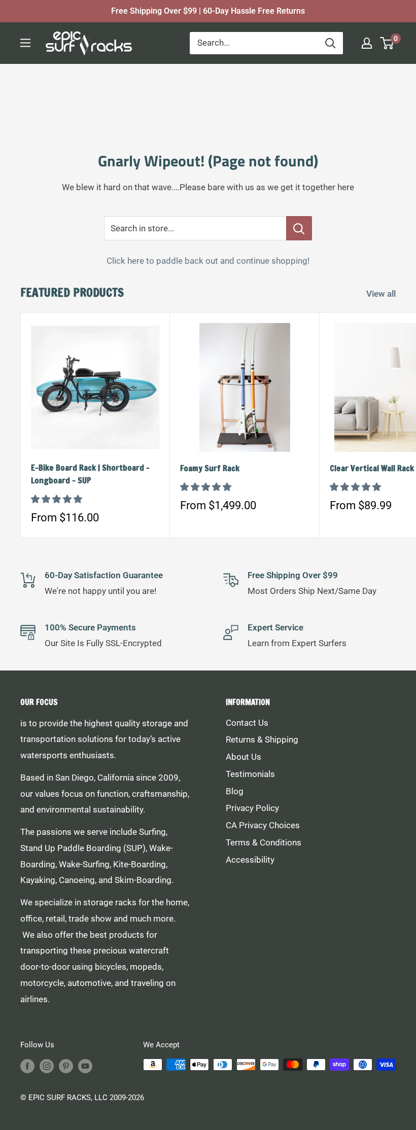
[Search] (330, 43)
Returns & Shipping (262, 739)
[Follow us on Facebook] (27, 1065)
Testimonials (250, 774)
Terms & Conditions (263, 842)
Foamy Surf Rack (209, 468)
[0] (387, 43)
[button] (57, 499)
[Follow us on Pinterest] (66, 1065)
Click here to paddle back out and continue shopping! (208, 261)
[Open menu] (25, 43)
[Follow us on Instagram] (47, 1065)
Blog (235, 791)
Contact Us (247, 723)
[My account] (367, 43)
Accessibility (250, 860)
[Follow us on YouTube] (85, 1065)
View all (382, 294)
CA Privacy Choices (263, 825)
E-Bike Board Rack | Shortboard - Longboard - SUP (90, 474)
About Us (243, 757)
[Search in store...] (299, 228)
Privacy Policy (252, 808)
